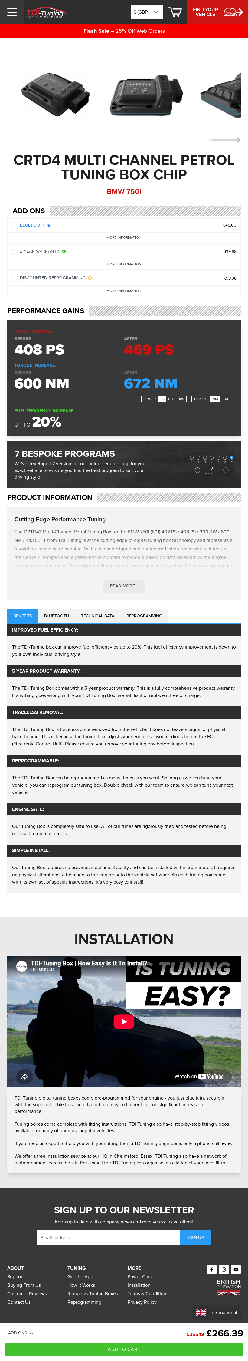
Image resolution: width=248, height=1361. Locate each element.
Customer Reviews (27, 1293)
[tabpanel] (124, 758)
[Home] (46, 12)
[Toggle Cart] (175, 12)
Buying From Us (24, 1285)
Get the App (80, 1276)
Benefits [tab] (22, 616)
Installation (139, 1285)
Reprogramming (84, 1302)
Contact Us (19, 1302)
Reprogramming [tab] (144, 616)
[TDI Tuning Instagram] (224, 1269)
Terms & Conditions (148, 1293)
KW (181, 399)
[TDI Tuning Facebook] (212, 1269)
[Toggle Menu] (12, 12)
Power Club (140, 1276)
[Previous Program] (197, 470)
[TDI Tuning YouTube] (236, 1269)
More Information (124, 237)
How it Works (81, 1285)
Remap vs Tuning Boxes (92, 1293)
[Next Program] (226, 470)
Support (15, 1276)
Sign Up (195, 1237)
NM (215, 399)
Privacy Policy (142, 1302)
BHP (171, 399)
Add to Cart (124, 1349)
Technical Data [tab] (97, 616)
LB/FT (226, 399)
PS (162, 399)
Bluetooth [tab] (56, 616)
